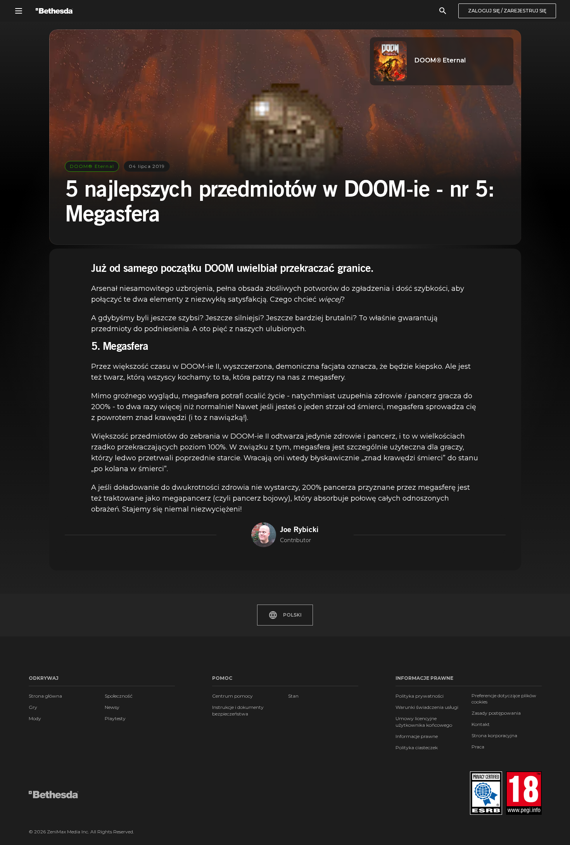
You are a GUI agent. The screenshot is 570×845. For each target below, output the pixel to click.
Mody (35, 718)
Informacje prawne (417, 736)
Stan (293, 696)
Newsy (112, 707)
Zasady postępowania (496, 713)
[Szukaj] (442, 11)
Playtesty (115, 718)
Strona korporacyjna (494, 735)
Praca (478, 747)
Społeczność (119, 696)
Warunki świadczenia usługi (427, 707)
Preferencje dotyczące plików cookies (504, 699)
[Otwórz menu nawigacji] (18, 11)
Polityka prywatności (420, 696)
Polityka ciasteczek (417, 747)
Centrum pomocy (232, 696)
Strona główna (45, 696)
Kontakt (481, 724)
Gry (33, 707)
